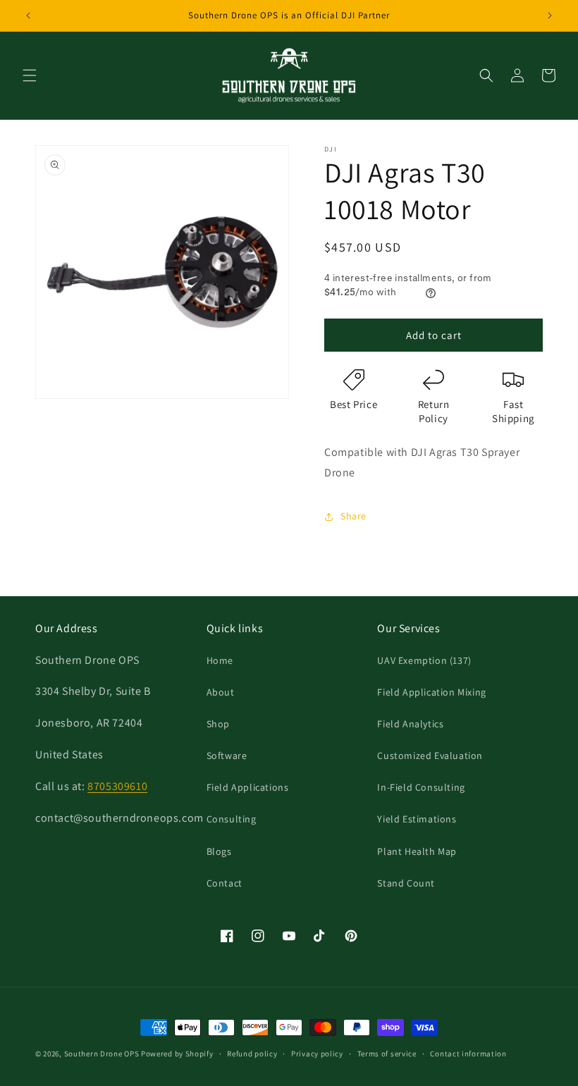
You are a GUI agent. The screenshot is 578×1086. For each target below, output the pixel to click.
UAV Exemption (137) (424, 660)
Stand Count (406, 883)
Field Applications (248, 787)
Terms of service (387, 1054)
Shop (218, 723)
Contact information (468, 1054)
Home (220, 660)
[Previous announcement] (28, 15)
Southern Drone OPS (102, 1054)
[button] (29, 75)
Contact (224, 883)
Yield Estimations (416, 819)
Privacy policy (317, 1054)
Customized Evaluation (430, 755)
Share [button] (353, 516)
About (221, 692)
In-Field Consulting (421, 787)
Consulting (232, 819)
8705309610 (117, 786)
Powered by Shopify (177, 1054)
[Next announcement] (549, 15)
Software (227, 755)
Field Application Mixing (431, 692)
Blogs (219, 851)
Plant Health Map (417, 851)
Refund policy (252, 1054)
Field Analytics (410, 723)
